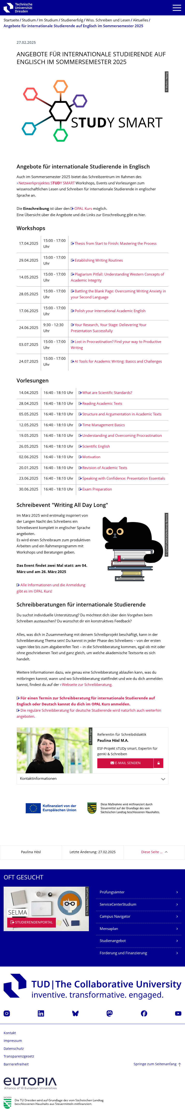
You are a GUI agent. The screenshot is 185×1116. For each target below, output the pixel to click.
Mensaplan (109, 929)
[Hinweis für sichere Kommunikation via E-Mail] (158, 763)
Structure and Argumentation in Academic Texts (121, 414)
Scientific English (96, 447)
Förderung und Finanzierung (123, 953)
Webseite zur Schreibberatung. (87, 685)
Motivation (91, 457)
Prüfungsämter (112, 892)
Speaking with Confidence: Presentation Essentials (123, 479)
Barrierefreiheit (16, 1064)
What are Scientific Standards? (107, 393)
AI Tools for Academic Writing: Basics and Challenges (118, 362)
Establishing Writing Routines (99, 261)
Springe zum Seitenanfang (155, 1064)
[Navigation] (176, 8)
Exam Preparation (97, 489)
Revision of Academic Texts (104, 468)
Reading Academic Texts (102, 404)
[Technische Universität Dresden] (18, 7)
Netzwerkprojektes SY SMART (47, 183)
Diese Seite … (152, 852)
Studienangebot (113, 941)
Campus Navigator (115, 917)
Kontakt (10, 1033)
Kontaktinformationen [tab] (38, 779)
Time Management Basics (103, 425)
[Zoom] (92, 808)
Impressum (13, 1041)
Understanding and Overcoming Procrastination (122, 436)
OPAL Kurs (83, 209)
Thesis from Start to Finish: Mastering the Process (116, 244)
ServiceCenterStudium (118, 905)
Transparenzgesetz (19, 1056)
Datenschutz (14, 1049)
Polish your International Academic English (110, 311)
